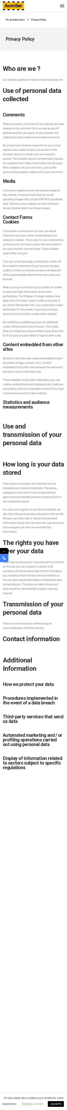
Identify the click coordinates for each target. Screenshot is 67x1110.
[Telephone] (4, 558)
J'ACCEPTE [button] (56, 1104)
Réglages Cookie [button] (32, 1104)
